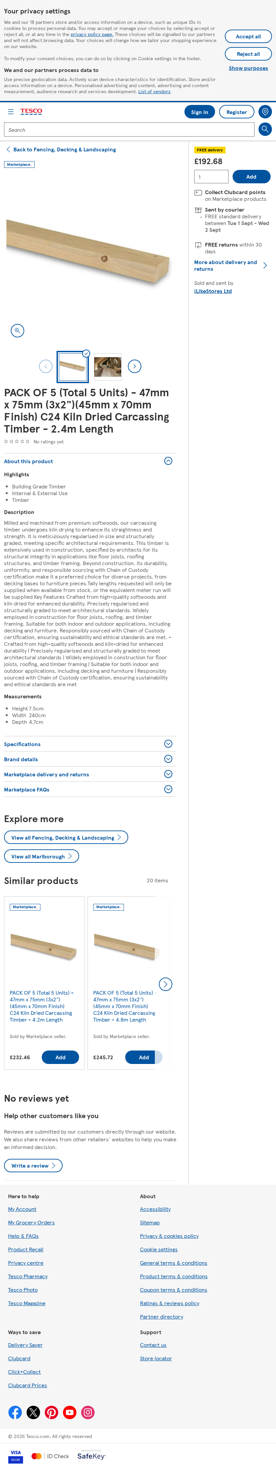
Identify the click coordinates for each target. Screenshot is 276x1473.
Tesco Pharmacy (27, 1276)
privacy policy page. (92, 34)
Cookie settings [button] (159, 1249)
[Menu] (11, 111)
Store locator (156, 1358)
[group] (44, 984)
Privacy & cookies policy (169, 1236)
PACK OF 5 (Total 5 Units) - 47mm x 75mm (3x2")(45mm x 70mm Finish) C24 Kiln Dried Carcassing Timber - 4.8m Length (125, 1006)
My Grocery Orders (31, 1222)
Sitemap (150, 1222)
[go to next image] (134, 366)
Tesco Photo (23, 1289)
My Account (22, 1209)
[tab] (73, 367)
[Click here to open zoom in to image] (17, 330)
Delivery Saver (25, 1345)
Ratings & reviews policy (169, 1303)
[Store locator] (265, 111)
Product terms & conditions (174, 1276)
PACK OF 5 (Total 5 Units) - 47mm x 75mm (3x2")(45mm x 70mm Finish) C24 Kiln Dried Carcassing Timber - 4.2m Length (42, 1006)
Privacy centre (25, 1262)
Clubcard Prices (27, 1385)
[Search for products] (265, 129)
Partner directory (161, 1316)
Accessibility (155, 1209)
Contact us (153, 1345)
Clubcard (19, 1358)
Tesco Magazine (26, 1303)
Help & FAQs (23, 1236)
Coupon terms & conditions (173, 1289)
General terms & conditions (173, 1262)
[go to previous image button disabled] (46, 366)
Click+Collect (24, 1371)
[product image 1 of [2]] (90, 258)
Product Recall (25, 1249)
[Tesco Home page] (31, 112)
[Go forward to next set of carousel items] (165, 984)
